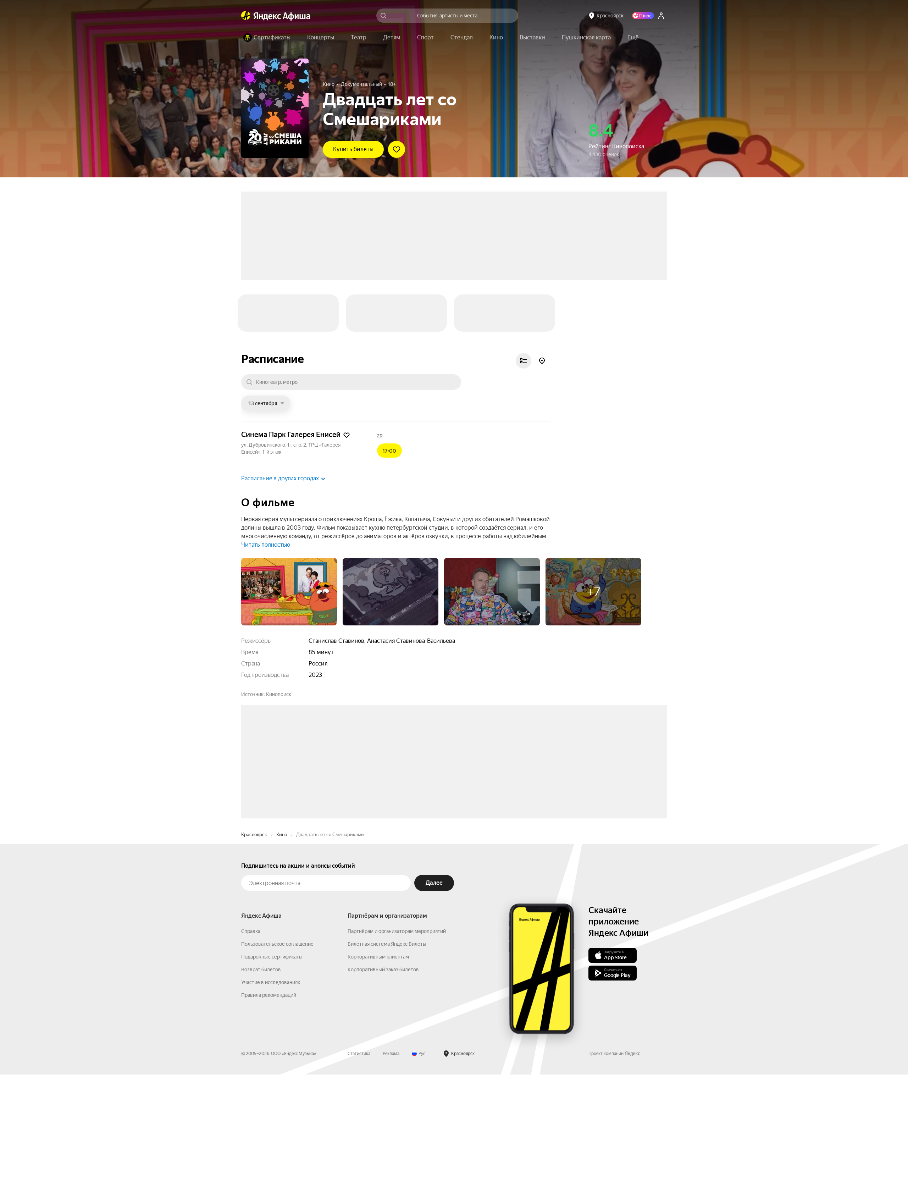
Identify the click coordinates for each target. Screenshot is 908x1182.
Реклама (391, 1111)
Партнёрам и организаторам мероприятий (397, 989)
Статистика (359, 1111)
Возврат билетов (261, 1027)
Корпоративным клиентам (378, 1014)
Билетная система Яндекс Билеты (387, 1002)
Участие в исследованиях (270, 1040)
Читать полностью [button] (265, 495)
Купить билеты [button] (353, 149)
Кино (281, 892)
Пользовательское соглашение (277, 1002)
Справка (250, 989)
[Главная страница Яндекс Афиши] (245, 15)
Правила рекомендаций (268, 1053)
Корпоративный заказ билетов (383, 1027)
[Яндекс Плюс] (643, 15)
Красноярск (254, 892)
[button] (633, 37)
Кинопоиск (278, 644)
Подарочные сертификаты (272, 1014)
